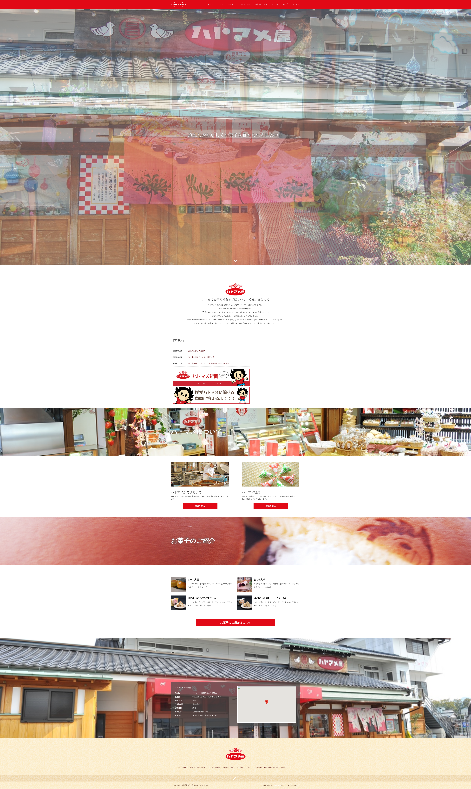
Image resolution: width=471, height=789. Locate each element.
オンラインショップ (280, 4)
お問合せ (295, 4)
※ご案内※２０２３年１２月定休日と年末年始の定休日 (209, 363)
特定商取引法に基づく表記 (274, 767)
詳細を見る (200, 506)
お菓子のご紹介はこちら (235, 622)
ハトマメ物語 (245, 4)
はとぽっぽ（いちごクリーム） (203, 598)
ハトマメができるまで (226, 4)
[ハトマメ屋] (178, 4)
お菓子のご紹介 (261, 4)
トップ (210, 4)
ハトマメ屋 (277, 785)
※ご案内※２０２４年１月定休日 (201, 357)
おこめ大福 (259, 579)
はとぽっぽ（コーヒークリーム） (270, 598)
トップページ (182, 767)
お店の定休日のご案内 (196, 351)
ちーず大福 (193, 579)
